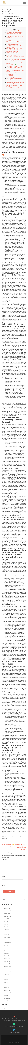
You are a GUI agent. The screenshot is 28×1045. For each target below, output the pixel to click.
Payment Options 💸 (11, 64)
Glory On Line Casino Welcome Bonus (15, 35)
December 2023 (7, 940)
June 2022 (6, 979)
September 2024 (7, 916)
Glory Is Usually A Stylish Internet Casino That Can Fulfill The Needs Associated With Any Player (14, 50)
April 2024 (6, 929)
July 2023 (6, 945)
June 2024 (6, 924)
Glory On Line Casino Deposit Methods (15, 59)
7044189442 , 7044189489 (14, 1032)
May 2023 (6, 950)
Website (4, 885)
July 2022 (6, 977)
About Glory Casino (11, 55)
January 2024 (7, 937)
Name (4, 876)
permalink (6, 838)
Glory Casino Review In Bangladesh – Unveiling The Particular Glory (15, 33)
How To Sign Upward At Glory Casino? (15, 77)
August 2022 (7, 974)
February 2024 (7, 934)
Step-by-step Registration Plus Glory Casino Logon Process (15, 83)
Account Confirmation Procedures (14, 54)
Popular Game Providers (12, 44)
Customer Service (10, 60)
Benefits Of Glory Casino (12, 52)
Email (3, 881)
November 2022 (7, 966)
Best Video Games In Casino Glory (14, 78)
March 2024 (6, 932)
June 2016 (6, 1000)
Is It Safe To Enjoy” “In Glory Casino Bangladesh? (12, 73)
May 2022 (6, 982)
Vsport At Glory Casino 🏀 (12, 30)
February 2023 (7, 958)
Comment (4, 859)
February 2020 (7, 998)
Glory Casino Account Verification (14, 66)
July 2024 (6, 921)
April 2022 (6, 985)
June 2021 (6, 995)
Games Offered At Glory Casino (13, 87)
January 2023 (7, 961)
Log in (5, 1008)
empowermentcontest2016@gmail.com (14, 1026)
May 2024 (6, 926)
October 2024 (7, 913)
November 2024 (7, 910)
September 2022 (7, 971)
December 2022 (7, 963)
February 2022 (7, 987)
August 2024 (7, 918)
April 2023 (6, 953)
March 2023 (6, 955)
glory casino (16, 178)
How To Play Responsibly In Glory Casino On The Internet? (14, 80)
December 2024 (7, 908)
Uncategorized (16, 836)
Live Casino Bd (9, 75)
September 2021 (7, 992)
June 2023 (6, 947)
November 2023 (7, 942)
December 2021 (7, 990)
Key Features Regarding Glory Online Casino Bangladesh (15, 57)
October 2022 (7, 969)
